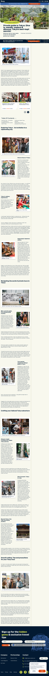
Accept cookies (42, 671)
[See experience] (10, 101)
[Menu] (47, 1)
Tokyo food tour (16, 231)
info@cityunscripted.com (29, 658)
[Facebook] (25, 672)
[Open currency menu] (46, 1)
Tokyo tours (3, 73)
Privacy (6, 672)
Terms (2, 672)
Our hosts (3, 663)
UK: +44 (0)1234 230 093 (29, 663)
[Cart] (42, 1)
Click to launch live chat (29, 666)
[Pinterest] (21, 672)
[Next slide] (28, 112)
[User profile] (44, 1)
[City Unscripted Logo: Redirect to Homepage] (3, 1)
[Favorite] (16, 93)
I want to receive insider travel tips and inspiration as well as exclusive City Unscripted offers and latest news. (29, 645)
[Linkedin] (46, 672)
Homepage (5, 6)
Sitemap (15, 672)
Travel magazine (11, 6)
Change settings (34, 671)
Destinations (3, 658)
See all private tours (34, 3)
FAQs (11, 672)
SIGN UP (5, 645)
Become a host (14, 658)
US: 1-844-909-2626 (30, 661)
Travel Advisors (14, 660)
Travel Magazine (4, 660)
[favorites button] (41, 1)
